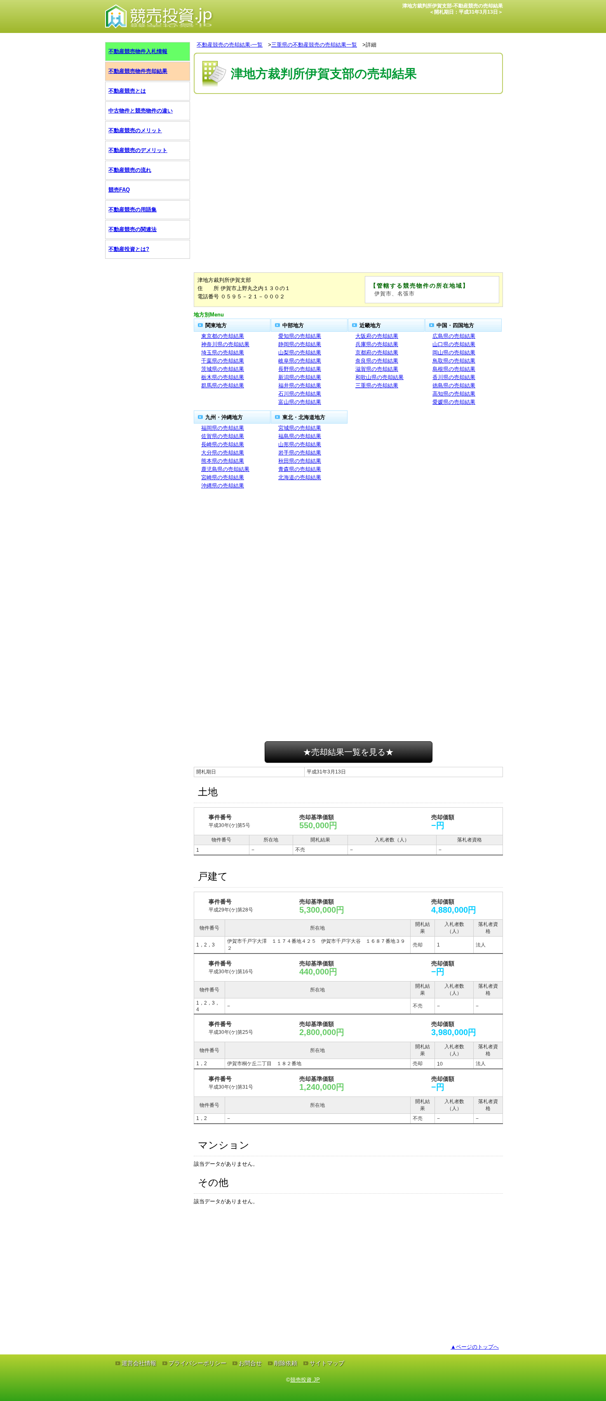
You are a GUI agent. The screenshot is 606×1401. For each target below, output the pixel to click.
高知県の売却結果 (453, 394)
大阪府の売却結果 (376, 336)
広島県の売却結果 (453, 336)
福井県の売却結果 (299, 385)
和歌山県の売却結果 (379, 377)
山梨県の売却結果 (299, 352)
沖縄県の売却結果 (222, 486)
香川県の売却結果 (453, 377)
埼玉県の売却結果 (222, 352)
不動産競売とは (127, 91)
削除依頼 (285, 1363)
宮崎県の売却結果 (222, 477)
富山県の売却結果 (299, 402)
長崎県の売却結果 (222, 444)
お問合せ (250, 1363)
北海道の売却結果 (299, 477)
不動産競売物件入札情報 (137, 51)
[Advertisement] (348, 120)
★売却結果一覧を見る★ (348, 752)
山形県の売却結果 (299, 444)
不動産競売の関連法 (132, 229)
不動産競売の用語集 (132, 209)
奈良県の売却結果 (376, 361)
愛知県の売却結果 (299, 336)
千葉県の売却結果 (222, 361)
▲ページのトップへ (475, 1347)
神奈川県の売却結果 (225, 344)
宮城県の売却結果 (299, 428)
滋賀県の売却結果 (376, 369)
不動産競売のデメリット (137, 150)
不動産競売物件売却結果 (137, 71)
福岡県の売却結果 (222, 428)
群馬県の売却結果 (222, 385)
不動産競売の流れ (129, 170)
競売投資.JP (305, 1380)
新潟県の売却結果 (299, 377)
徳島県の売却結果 (453, 385)
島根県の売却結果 (453, 369)
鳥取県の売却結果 (453, 361)
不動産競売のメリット (135, 130)
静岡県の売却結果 (299, 344)
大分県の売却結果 (222, 453)
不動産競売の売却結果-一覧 (230, 45)
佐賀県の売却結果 (222, 436)
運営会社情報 (139, 1363)
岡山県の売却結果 (453, 352)
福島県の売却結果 (299, 436)
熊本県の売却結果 (222, 461)
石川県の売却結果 (299, 394)
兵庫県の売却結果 (376, 344)
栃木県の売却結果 (222, 377)
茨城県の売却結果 (222, 369)
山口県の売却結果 (453, 344)
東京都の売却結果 (222, 336)
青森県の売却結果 (299, 469)
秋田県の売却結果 (299, 461)
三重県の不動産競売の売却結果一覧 (314, 45)
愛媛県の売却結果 (453, 402)
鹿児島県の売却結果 (225, 469)
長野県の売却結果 (299, 369)
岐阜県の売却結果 (299, 361)
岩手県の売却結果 (299, 453)
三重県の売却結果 (376, 385)
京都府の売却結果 (376, 352)
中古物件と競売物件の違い (140, 111)
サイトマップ (327, 1363)
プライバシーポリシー (197, 1363)
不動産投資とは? (128, 249)
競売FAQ (119, 190)
